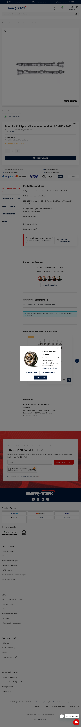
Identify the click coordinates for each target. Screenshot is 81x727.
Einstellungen (31, 373)
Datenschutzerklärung (49, 368)
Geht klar (40, 377)
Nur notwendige (49, 373)
